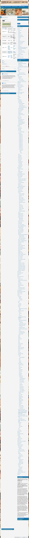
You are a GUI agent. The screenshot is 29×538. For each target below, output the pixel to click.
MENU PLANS (19, 271)
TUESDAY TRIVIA (21, 207)
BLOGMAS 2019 (21, 140)
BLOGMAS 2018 (21, 139)
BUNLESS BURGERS (22, 357)
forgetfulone (6, 73)
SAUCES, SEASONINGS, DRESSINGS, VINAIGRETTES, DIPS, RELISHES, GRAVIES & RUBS (22, 413)
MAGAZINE (20, 398)
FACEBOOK (20, 374)
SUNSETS (19, 436)
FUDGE (20, 330)
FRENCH (19, 335)
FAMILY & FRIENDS (19, 93)
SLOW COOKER (20, 49)
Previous (3, 68)
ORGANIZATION (20, 124)
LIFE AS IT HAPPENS (20, 175)
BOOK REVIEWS (20, 76)
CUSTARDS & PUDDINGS (22, 327)
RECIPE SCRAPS (21, 228)
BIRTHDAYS (19, 129)
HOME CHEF (20, 395)
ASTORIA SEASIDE (21, 459)
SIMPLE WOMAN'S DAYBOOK (21, 248)
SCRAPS (20, 404)
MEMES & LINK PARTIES (20, 187)
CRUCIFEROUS (20, 426)
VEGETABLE (20, 315)
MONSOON (20, 448)
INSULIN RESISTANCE (20, 108)
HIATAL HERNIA (20, 102)
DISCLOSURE (19, 282)
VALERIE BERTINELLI (22, 390)
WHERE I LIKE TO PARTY (8, 6)
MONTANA (19, 457)
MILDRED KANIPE (21, 462)
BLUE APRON (20, 367)
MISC (18, 275)
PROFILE (19, 286)
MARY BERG (21, 384)
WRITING (18, 474)
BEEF (19, 356)
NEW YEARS (19, 160)
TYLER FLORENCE (22, 389)
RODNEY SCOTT (21, 388)
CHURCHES (18, 83)
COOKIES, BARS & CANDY (22, 325)
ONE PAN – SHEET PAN (21, 347)
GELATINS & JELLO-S (21, 331)
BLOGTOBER (19, 130)
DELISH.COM (20, 373)
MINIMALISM (19, 274)
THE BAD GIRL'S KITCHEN (21, 287)
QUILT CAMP (19, 69)
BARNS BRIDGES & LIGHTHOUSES (21, 74)
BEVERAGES (19, 32)
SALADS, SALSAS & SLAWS (21, 409)
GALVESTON (20, 468)
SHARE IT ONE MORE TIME (21, 245)
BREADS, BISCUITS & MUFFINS (22, 320)
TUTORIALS (2, 7)
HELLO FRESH (20, 394)
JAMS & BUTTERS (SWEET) (21, 41)
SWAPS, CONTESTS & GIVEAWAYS (21, 441)
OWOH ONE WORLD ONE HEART (21, 291)
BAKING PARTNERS (20, 191)
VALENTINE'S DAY (20, 165)
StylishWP (26, 537)
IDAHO (19, 452)
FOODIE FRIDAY (20, 223)
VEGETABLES (19, 53)
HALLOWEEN (19, 155)
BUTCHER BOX (20, 369)
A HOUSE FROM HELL (20, 62)
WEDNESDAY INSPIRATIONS (21, 186)
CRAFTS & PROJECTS (15, 6)
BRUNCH (19, 306)
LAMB (19, 358)
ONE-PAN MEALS (19, 290)
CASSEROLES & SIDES (21, 36)
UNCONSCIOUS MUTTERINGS (21, 266)
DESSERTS (19, 37)
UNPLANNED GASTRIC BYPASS (23, 107)
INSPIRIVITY (20, 196)
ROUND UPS (19, 243)
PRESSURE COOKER (20, 353)
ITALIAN (19, 40)
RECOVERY (18, 432)
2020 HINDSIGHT (20, 176)
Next (15, 68)
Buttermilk (9, 51)
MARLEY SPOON (21, 399)
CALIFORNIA (19, 447)
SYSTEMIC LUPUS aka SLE (21, 114)
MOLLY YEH (21, 385)
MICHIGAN (19, 453)
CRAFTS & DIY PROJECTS (20, 86)
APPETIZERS (19, 30)
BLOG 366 (19, 212)
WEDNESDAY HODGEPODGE (21, 269)
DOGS (19, 71)
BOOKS (18, 75)
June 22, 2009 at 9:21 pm (6, 80)
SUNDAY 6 (19, 250)
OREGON (19, 458)
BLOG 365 (19, 192)
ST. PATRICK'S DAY (20, 161)
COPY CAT (20, 372)
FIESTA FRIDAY (20, 222)
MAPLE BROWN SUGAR (9, 47)
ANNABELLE (21, 150)
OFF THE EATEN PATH (21, 80)
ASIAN (19, 31)
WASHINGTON (20, 469)
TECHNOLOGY (19, 443)
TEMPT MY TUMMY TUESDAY (21, 259)
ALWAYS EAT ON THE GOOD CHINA (22, 280)
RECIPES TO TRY (19, 431)
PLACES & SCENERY (20, 463)
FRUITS (19, 336)
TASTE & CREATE (19, 442)
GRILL (19, 341)
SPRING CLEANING (19, 438)
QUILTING (19, 88)
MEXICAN (19, 346)
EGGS (19, 307)
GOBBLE (20, 393)
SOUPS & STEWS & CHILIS (21, 419)
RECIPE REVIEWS (20, 363)
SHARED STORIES (20, 171)
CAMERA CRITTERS (20, 213)
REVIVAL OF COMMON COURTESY (22, 240)
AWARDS (19, 281)
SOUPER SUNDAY (20, 249)
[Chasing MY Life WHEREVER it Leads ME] (14, 2)
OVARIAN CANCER (20, 113)
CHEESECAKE (21, 322)
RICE (19, 314)
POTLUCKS (19, 352)
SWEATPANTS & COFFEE (22, 202)
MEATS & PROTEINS (20, 42)
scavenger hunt (20, 244)
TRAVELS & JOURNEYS (22, 6)
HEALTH (18, 98)
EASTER (19, 154)
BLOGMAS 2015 (21, 135)
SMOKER (20, 303)
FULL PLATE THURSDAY (21, 224)
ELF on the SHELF (21, 149)
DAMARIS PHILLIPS (22, 379)
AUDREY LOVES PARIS (21, 193)
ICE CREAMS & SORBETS (22, 332)
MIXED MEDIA (20, 87)
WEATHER (19, 437)
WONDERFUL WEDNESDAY (21, 270)
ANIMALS (18, 70)
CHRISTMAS (19, 133)
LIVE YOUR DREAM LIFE (21, 182)
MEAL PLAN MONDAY (21, 229)
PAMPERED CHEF (21, 400)
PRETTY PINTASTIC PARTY (21, 239)
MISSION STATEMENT (20, 285)
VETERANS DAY (20, 166)
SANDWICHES (20, 46)
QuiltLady (8, 66)
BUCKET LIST (19, 177)
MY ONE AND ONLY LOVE (20, 276)
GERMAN (19, 337)
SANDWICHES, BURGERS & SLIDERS (22, 410)
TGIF (19, 203)
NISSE (20, 151)
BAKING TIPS (19, 118)
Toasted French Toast (9, 56)
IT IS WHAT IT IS (20, 181)
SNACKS (20, 297)
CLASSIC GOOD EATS (21, 235)
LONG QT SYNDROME (20, 109)
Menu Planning (5, 17)
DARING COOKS (21, 219)
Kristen (5, 83)
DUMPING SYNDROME (21, 103)
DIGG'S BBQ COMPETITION (20, 92)
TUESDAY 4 (19, 261)
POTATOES (20, 313)
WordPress (21, 537)
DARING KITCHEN (20, 217)
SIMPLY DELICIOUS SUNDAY (22, 238)
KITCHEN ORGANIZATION (21, 123)
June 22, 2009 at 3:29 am (6, 90)
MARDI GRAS (19, 156)
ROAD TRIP (19, 464)
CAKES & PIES (20, 321)
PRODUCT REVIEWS (19, 292)
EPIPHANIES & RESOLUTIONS (21, 180)
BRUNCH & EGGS (20, 35)
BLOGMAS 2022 (21, 144)
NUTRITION (19, 112)
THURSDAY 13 (20, 260)
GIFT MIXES (21, 326)
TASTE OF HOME (21, 405)
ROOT (19, 427)
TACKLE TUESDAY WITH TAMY (22, 254)
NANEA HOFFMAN (21, 198)
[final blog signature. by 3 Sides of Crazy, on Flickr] (3, 61)
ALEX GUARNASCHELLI (22, 378)
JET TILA (21, 383)
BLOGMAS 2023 (21, 145)
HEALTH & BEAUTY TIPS (21, 119)
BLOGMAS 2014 (21, 134)
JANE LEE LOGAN (21, 197)
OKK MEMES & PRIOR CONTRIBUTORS (23, 234)
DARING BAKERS (21, 218)
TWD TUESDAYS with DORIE (21, 265)
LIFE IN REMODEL (20, 65)
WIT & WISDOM (20, 172)
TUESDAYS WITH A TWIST (21, 264)
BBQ (18, 302)
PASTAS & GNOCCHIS (20, 348)
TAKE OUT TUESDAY (20, 255)
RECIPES (2, 6)
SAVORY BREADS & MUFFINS (21, 414)
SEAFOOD (20, 362)
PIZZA (19, 351)
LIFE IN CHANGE (21, 104)
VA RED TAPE (19, 473)
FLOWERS (19, 97)
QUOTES (19, 170)
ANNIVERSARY (20, 128)
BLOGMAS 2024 (21, 146)
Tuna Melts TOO (11, 52)
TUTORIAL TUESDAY (21, 208)
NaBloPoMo (19, 233)
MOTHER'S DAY (20, 159)
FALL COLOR (20, 454)
